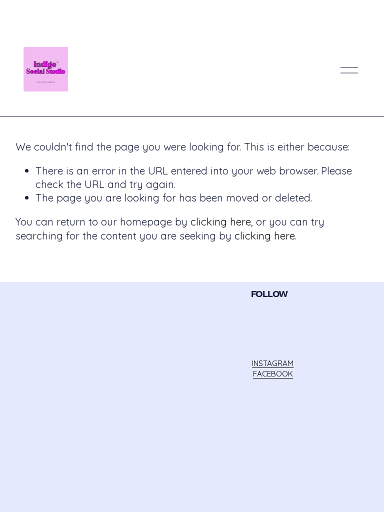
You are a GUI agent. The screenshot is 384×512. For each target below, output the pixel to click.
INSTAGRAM (273, 363)
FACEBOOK (273, 373)
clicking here (220, 221)
